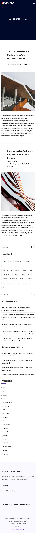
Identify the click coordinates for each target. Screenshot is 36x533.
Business (6, 388)
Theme (30, 64)
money (24, 270)
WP (4, 287)
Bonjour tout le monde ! (27, 375)
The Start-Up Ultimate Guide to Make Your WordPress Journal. (18, 55)
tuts (4, 283)
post (23, 274)
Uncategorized (7, 447)
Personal (10, 62)
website (17, 283)
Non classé (6, 424)
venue (10, 283)
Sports (5, 436)
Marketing (6, 413)
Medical (5, 417)
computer (27, 261)
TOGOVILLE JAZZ (25, 518)
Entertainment (7, 402)
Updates (5, 450)
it (11, 270)
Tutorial (5, 443)
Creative (19, 64)
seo (29, 274)
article (5, 261)
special (5, 278)
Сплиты (5, 454)
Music (30, 270)
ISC (4, 410)
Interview (6, 406)
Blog (14, 64)
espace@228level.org (8, 491)
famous (22, 266)
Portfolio (24, 64)
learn (17, 270)
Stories (15, 62)
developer (14, 266)
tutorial (29, 278)
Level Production (10, 518)
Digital (5, 395)
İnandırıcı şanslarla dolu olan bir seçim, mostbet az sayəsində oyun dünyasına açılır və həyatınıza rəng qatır (18, 317)
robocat (5, 432)
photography (7, 274)
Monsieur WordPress (8, 375)
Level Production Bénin (18, 523)
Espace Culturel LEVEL (18, 521)
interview (5, 270)
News (4, 421)
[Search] (33, 246)
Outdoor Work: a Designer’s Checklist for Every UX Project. (20, 154)
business (18, 261)
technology (13, 278)
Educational (6, 399)
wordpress (10, 67)
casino (5, 391)
